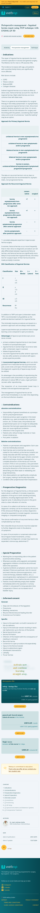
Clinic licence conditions (13, 905)
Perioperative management (20, 48)
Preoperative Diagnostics (12, 793)
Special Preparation (10, 795)
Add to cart (20, 757)
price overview (20, 706)
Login (27, 7)
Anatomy (7, 48)
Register (35, 7)
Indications (8, 788)
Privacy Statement (32, 900)
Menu (36, 13)
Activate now (29, 36)
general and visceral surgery (12, 36)
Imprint (4, 900)
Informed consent (10, 798)
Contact (36, 905)
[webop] (9, 13)
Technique (34, 48)
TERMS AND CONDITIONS (12, 902)
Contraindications (10, 790)
